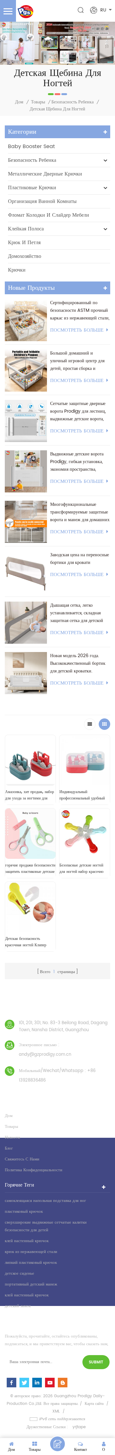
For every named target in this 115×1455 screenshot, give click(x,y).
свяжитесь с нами (22, 1159)
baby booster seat (31, 146)
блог (9, 1148)
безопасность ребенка (72, 102)
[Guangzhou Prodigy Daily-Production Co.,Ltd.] (25, 11)
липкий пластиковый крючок (31, 1262)
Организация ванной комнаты (42, 201)
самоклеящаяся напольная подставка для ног (45, 1200)
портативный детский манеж (31, 1284)
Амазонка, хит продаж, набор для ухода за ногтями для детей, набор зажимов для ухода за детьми (29, 795)
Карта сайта (94, 1404)
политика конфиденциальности (33, 1170)
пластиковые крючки (32, 188)
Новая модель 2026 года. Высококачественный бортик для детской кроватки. (77, 663)
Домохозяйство (24, 256)
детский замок (18, 1306)
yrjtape (79, 1427)
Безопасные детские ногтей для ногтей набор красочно (81, 868)
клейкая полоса (26, 229)
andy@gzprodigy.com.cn (45, 1054)
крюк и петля (24, 242)
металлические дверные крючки (45, 174)
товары (11, 1126)
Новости (12, 1137)
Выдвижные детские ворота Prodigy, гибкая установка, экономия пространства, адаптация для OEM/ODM (76, 461)
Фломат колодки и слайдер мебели (48, 215)
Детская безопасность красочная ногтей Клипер (25, 942)
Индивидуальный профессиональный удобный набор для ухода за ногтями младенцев (82, 795)
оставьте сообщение (57, 1444)
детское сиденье (19, 1273)
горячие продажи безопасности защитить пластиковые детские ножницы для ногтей (30, 869)
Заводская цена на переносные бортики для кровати (79, 558)
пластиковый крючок (24, 1211)
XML (56, 1411)
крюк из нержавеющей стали (31, 1252)
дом (8, 1116)
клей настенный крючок (27, 1241)
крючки (17, 270)
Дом (19, 102)
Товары (38, 102)
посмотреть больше (76, 330)
